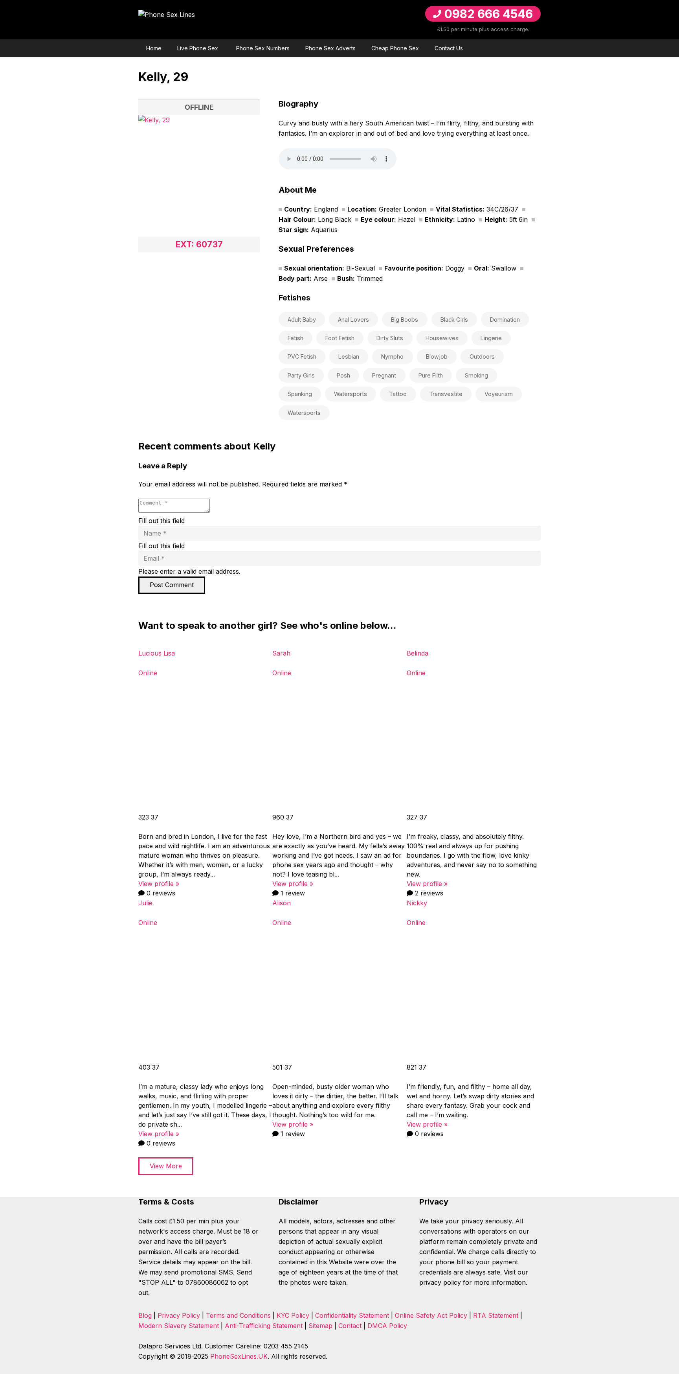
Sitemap (320, 1326)
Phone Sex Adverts (330, 48)
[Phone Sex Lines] (212, 20)
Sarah (281, 653)
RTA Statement (495, 1315)
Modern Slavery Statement (178, 1326)
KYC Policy (293, 1315)
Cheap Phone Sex (395, 48)
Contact (350, 1326)
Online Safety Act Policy (431, 1315)
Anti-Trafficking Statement (264, 1326)
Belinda (417, 653)
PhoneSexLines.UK (239, 1356)
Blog (145, 1315)
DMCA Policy (387, 1326)
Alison (281, 903)
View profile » (158, 884)
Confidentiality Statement (352, 1315)
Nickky (417, 903)
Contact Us (449, 48)
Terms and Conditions (238, 1315)
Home (153, 48)
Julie (145, 903)
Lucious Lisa (156, 653)
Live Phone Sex (197, 48)
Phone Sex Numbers (263, 48)
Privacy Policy (179, 1315)
